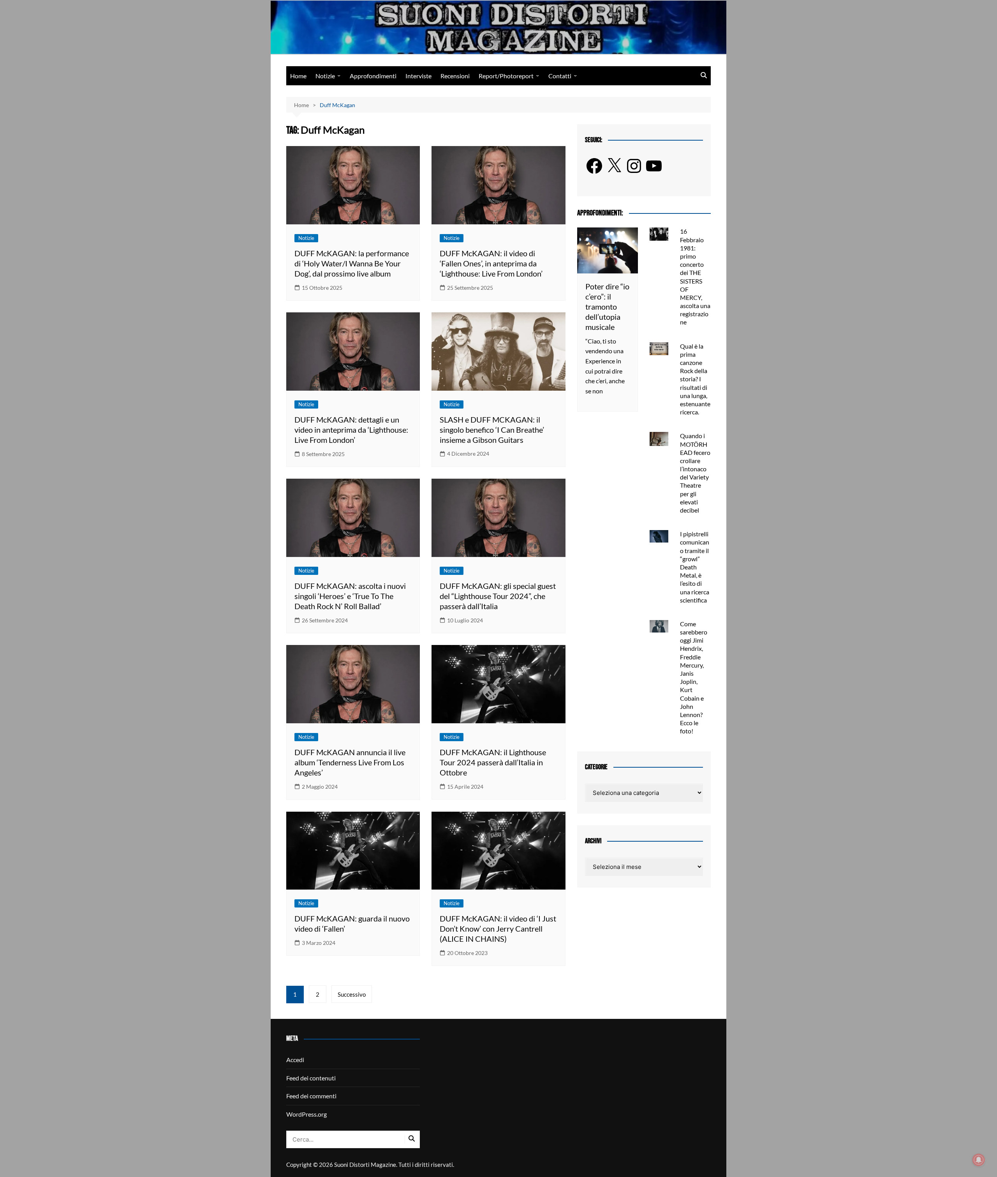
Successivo (352, 994)
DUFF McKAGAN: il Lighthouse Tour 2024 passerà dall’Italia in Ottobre (493, 762)
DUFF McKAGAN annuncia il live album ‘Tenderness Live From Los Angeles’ (349, 762)
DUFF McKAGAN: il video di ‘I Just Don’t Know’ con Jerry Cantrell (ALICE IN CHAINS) (498, 928)
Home (298, 75)
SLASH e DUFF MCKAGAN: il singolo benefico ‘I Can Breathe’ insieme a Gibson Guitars (492, 429)
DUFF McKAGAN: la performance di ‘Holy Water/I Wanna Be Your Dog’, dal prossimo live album (351, 263)
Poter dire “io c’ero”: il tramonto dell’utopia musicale (607, 306)
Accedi (295, 1059)
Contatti (559, 75)
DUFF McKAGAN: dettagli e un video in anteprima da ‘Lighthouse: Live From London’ (351, 429)
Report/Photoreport (506, 75)
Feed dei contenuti (311, 1078)
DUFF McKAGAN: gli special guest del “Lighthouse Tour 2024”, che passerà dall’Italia (498, 596)
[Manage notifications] (978, 1160)
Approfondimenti (373, 75)
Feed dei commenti (311, 1095)
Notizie (325, 75)
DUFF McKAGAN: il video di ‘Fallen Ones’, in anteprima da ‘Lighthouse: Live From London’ (491, 263)
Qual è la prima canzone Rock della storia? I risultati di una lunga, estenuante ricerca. (695, 379)
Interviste (418, 75)
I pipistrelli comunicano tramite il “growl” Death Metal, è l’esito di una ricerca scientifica (694, 567)
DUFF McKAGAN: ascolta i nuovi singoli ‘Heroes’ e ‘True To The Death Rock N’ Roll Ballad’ (350, 596)
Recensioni (455, 75)
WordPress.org (306, 1114)
